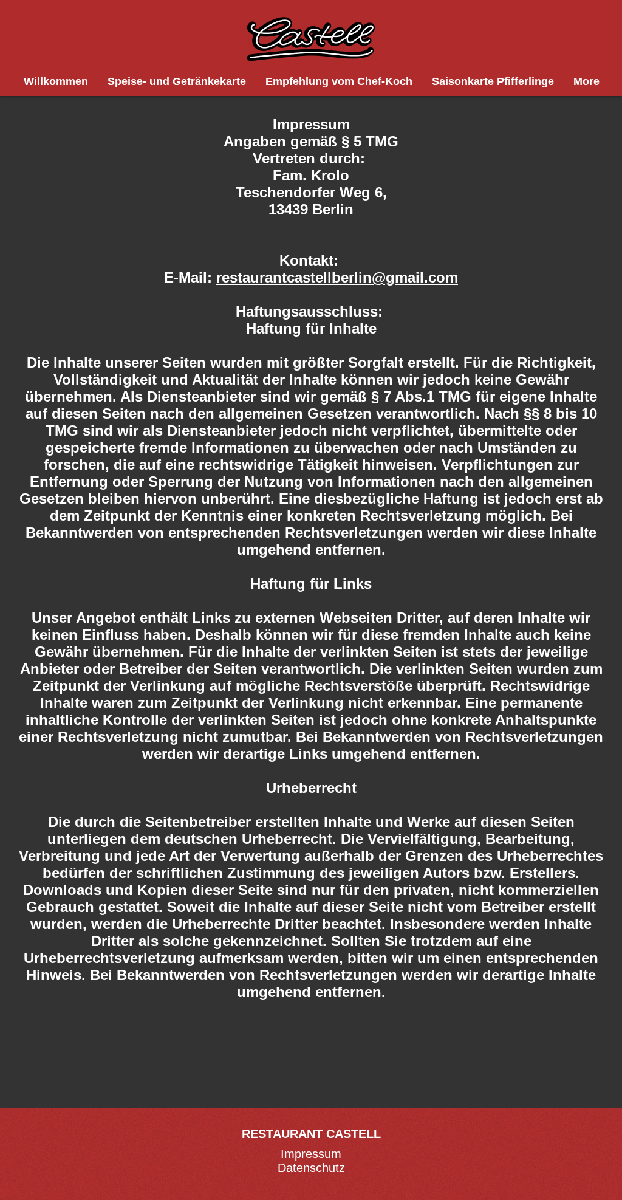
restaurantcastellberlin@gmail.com (337, 277)
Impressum (311, 1154)
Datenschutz (311, 1167)
